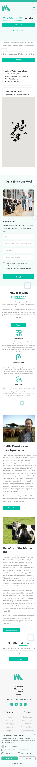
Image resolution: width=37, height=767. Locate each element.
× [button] (35, 734)
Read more (18, 742)
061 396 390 (15, 81)
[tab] (18, 325)
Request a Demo (18, 31)
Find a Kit (18, 25)
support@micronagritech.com (21, 699)
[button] (34, 7)
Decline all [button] (27, 758)
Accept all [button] (9, 758)
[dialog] (18, 749)
